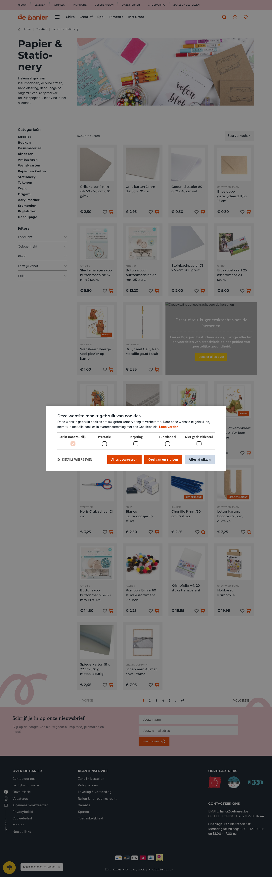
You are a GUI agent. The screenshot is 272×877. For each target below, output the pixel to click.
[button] (74, 459)
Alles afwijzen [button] (200, 459)
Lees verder (168, 427)
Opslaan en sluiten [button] (163, 459)
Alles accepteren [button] (124, 459)
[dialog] (136, 438)
